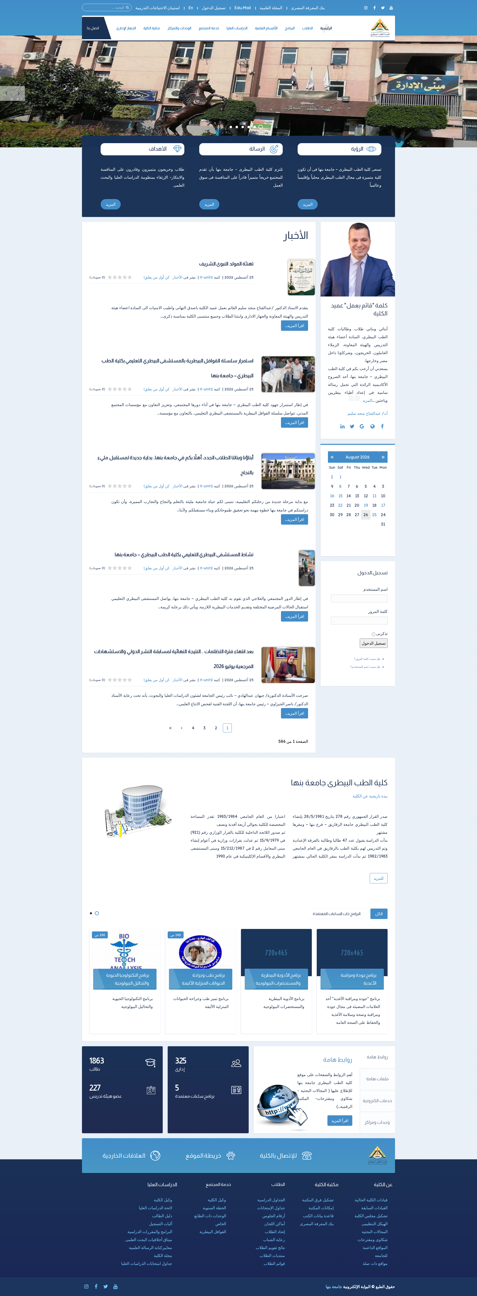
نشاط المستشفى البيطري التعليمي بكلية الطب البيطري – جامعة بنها (184, 554)
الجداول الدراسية (271, 1199)
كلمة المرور (378, 611)
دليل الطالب (162, 1215)
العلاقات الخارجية (124, 1155)
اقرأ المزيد (339, 1120)
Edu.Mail (242, 7)
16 (332, 495)
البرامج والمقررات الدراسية (149, 1231)
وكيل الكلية (217, 1199)
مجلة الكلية (163, 1255)
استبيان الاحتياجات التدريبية (157, 7)
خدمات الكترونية (377, 1100)
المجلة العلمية (271, 7)
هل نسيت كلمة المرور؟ (367, 659)
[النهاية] (170, 727)
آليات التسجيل (160, 1223)
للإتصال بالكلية (278, 1155)
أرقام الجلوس (273, 1215)
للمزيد (379, 878)
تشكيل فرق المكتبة (318, 1199)
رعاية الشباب (274, 1239)
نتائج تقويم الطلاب (270, 1247)
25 (374, 514)
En (190, 7)
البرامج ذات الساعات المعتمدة (336, 914)
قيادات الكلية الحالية (371, 1199)
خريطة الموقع (203, 1155)
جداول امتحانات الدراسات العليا (146, 1263)
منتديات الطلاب (272, 1255)
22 (340, 505)
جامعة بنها (334, 1286)
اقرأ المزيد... (294, 325)
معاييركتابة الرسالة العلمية (150, 1247)
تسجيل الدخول (214, 7)
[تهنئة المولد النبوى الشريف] (288, 277)
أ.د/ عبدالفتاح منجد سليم (368, 413)
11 (374, 495)
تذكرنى (382, 633)
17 (383, 505)
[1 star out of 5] (129, 277)
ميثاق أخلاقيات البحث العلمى (148, 1239)
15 (340, 495)
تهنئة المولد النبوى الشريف (226, 263)
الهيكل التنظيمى (374, 1223)
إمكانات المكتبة (321, 1207)
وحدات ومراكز (377, 1122)
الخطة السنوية (214, 1207)
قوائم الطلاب (274, 1263)
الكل (379, 914)
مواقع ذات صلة (375, 1263)
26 (365, 514)
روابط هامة (377, 1056)
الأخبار (177, 277)
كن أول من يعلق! (157, 277)
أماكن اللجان (274, 1223)
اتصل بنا (93, 28)
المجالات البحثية (375, 1231)
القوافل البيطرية (212, 1231)
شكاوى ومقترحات (373, 1239)
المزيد (308, 204)
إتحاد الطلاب (275, 1231)
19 (366, 505)
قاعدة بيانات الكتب (318, 1215)
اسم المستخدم (375, 589)
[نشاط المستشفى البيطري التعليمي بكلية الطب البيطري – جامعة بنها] (288, 568)
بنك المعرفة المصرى (308, 7)
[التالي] (181, 727)
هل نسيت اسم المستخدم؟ (365, 667)
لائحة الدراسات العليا (155, 1207)
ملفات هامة (377, 1078)
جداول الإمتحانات (271, 1207)
